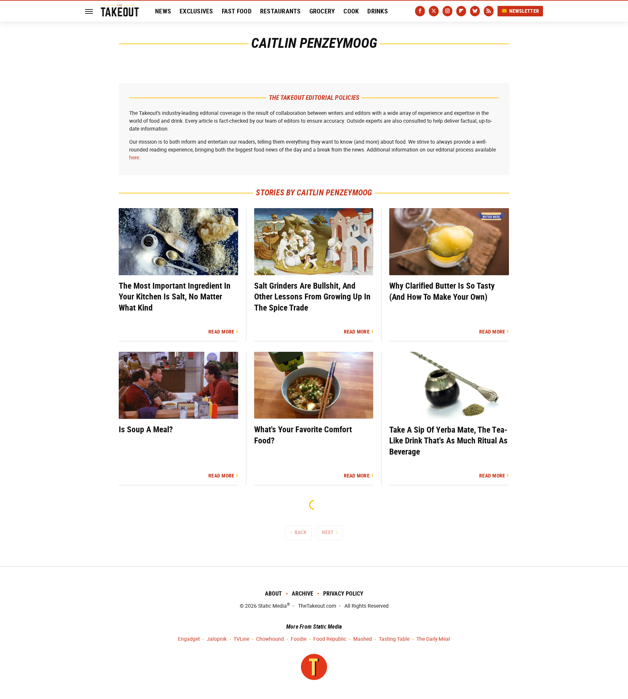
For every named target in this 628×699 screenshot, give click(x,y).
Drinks (377, 11)
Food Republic (329, 639)
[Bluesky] (475, 11)
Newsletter (524, 11)
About (273, 593)
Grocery (322, 11)
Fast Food (237, 11)
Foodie (298, 639)
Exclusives (196, 11)
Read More (221, 332)
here (134, 157)
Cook (351, 11)
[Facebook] (420, 11)
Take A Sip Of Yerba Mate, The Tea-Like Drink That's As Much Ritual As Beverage (448, 441)
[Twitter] (434, 11)
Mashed (362, 639)
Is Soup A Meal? (146, 429)
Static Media (272, 606)
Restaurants (280, 11)
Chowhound (270, 639)
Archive (302, 593)
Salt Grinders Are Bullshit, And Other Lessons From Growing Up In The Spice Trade (312, 297)
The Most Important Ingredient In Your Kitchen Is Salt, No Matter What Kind (175, 297)
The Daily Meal (433, 639)
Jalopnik (217, 639)
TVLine (241, 639)
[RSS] (489, 11)
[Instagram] (447, 11)
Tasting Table (394, 639)
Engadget (189, 639)
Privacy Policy (343, 593)
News (163, 11)
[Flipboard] (461, 11)
